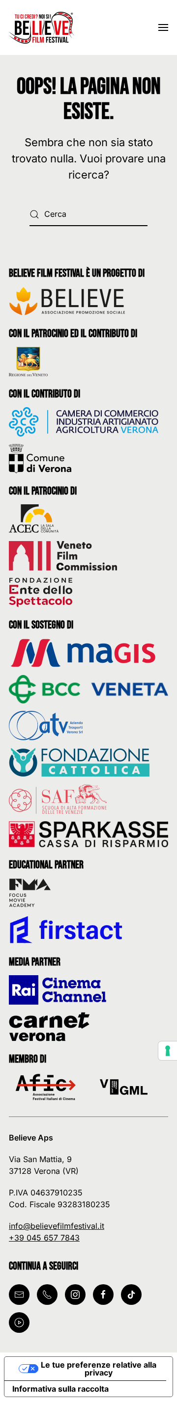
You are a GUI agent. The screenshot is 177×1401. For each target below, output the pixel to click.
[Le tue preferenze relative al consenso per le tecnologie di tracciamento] (167, 1050)
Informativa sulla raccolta (60, 1389)
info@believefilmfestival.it (56, 1226)
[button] (163, 27)
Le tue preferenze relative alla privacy (98, 1368)
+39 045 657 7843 (44, 1238)
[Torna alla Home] (43, 27)
